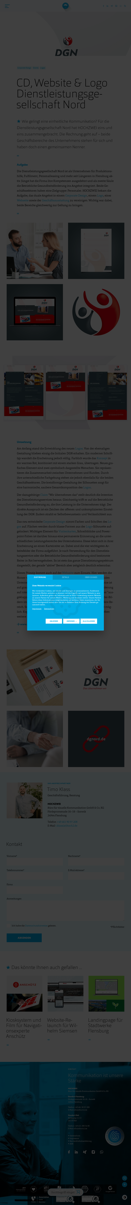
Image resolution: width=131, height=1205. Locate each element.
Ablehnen (54, 621)
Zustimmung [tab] (40, 577)
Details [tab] (65, 577)
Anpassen (71, 621)
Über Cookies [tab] (91, 577)
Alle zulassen (89, 621)
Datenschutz (49, 609)
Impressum (37, 609)
